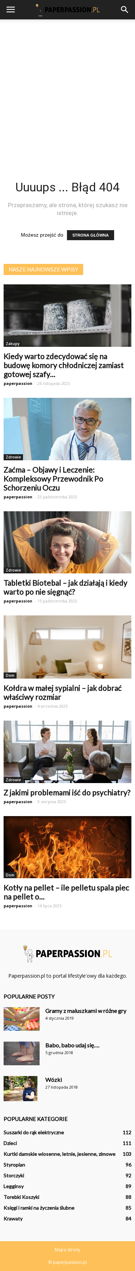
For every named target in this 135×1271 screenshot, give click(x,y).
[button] (125, 9)
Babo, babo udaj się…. (72, 1045)
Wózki (53, 1079)
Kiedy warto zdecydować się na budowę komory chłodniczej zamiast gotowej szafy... (64, 364)
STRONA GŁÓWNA (90, 235)
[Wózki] (20, 1089)
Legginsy (14, 1186)
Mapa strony (67, 1250)
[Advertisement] (67, 90)
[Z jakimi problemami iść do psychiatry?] (67, 752)
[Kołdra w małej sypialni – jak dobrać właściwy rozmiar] (67, 646)
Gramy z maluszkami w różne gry (85, 1010)
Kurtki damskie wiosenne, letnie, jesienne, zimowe (60, 1154)
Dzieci (10, 1143)
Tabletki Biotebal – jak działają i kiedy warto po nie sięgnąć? (65, 587)
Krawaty (13, 1218)
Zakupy (12, 343)
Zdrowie (13, 457)
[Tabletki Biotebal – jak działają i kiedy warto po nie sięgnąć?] (67, 542)
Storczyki (14, 1175)
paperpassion (18, 383)
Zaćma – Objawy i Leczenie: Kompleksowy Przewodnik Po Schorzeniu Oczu (53, 478)
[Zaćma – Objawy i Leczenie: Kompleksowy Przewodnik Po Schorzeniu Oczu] (67, 429)
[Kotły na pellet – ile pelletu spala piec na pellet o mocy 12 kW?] (67, 847)
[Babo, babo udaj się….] (22, 1054)
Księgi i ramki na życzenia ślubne (39, 1208)
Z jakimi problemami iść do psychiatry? (67, 792)
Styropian (14, 1164)
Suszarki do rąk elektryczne (34, 1132)
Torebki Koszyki (21, 1197)
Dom (10, 675)
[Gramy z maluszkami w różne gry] (22, 1019)
